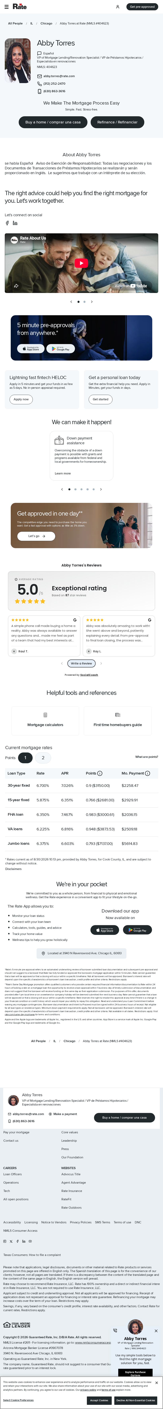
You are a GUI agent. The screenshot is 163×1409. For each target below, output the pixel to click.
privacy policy (88, 1390)
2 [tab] (43, 758)
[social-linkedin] (15, 223)
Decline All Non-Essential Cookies (135, 1400)
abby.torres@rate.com (28, 1114)
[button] (6, 7)
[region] (81, 1392)
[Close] (156, 1382)
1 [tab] (25, 758)
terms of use (108, 1390)
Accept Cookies (99, 1400)
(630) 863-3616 (24, 1121)
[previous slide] (71, 302)
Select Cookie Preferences (18, 1400)
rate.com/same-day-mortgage (20, 1014)
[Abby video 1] (81, 263)
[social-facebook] (7, 223)
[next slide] (92, 302)
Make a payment (65, 1114)
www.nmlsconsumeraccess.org (95, 1343)
